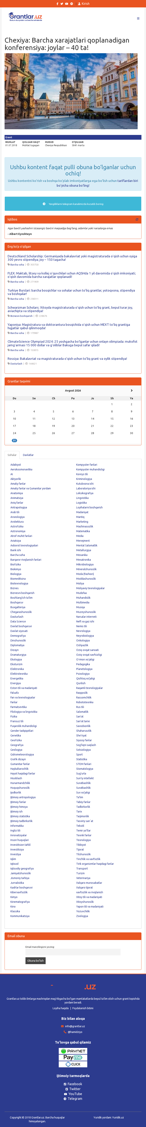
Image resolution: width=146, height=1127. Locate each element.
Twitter (75, 1089)
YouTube (75, 1094)
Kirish (86, 3)
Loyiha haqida (61, 1008)
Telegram (75, 1098)
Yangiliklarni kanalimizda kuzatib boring (75, 204)
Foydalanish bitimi (82, 1008)
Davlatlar (28, 455)
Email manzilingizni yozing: (40, 947)
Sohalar (12, 455)
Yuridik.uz (118, 1117)
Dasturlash (16, 363)
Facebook (74, 1084)
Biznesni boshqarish (21, 316)
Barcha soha (17, 264)
